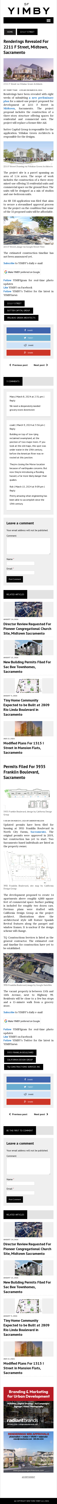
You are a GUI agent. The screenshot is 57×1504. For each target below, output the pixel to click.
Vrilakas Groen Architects (21, 317)
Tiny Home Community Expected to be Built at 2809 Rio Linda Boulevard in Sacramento (26, 707)
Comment (12, 535)
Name (10, 559)
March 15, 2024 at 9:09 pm (29, 486)
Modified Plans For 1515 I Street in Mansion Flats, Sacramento (23, 748)
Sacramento (38, 831)
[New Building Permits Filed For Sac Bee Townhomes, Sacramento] (28, 653)
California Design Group (20, 1059)
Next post (39, 365)
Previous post (20, 365)
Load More (28, 1488)
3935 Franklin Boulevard (20, 1052)
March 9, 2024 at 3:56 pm (30, 424)
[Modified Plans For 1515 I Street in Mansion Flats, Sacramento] (28, 734)
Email (10, 568)
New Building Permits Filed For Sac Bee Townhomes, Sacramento (27, 667)
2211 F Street (14, 303)
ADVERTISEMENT (28, 1477)
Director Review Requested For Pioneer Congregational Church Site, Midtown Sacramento (27, 629)
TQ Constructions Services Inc (23, 1066)
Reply (12, 400)
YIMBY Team (12, 90)
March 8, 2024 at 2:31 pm (29, 396)
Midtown (9, 108)
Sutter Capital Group (18, 310)
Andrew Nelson (36, 821)
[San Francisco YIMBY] (28, 8)
